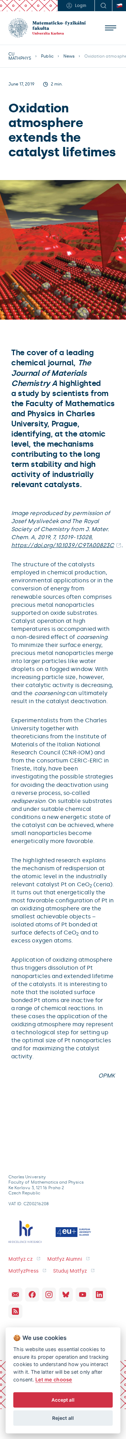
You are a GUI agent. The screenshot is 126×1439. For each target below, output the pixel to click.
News (69, 56)
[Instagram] (49, 1295)
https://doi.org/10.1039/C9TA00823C (62, 545)
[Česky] (119, 5)
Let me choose (53, 1379)
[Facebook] (32, 1295)
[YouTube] (83, 1295)
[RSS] (15, 1311)
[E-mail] (15, 1295)
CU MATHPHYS (19, 56)
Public (47, 56)
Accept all (63, 1400)
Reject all (63, 1418)
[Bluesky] (66, 1295)
